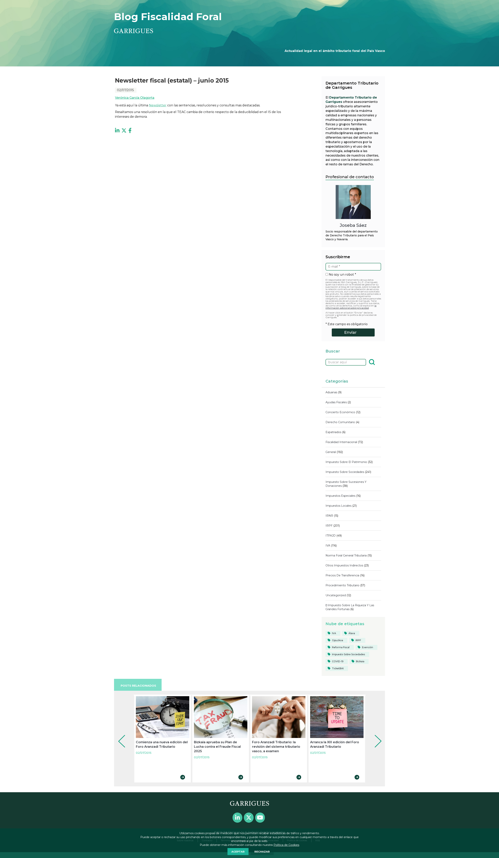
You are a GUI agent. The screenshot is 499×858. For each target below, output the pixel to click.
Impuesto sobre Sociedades (345, 472)
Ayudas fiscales (336, 402)
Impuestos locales (338, 505)
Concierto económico (340, 412)
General (331, 452)
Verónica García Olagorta (134, 98)
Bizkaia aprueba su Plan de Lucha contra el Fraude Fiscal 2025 (217, 746)
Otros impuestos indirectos (344, 565)
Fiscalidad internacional (341, 442)
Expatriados (333, 432)
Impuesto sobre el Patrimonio (346, 462)
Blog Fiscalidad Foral (168, 17)
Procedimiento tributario (342, 585)
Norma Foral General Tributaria (346, 555)
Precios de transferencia (342, 575)
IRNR (329, 515)
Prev (119, 736)
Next (375, 736)
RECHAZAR (262, 851)
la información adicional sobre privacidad (351, 306)
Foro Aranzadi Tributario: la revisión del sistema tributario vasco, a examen (276, 746)
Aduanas (331, 392)
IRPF (329, 525)
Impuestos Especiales (340, 496)
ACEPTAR (238, 851)
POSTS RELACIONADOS (138, 685)
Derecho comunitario (340, 422)
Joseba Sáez (353, 225)
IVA (328, 545)
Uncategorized (336, 595)
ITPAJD (331, 535)
